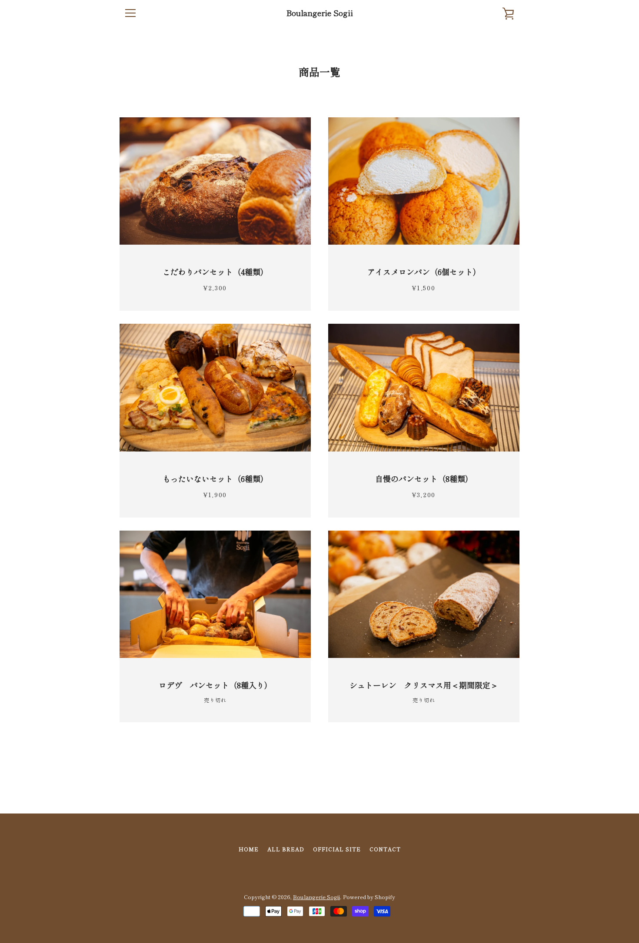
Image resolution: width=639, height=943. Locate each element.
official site (337, 849)
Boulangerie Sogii (319, 13)
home (249, 849)
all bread (285, 849)
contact (385, 849)
